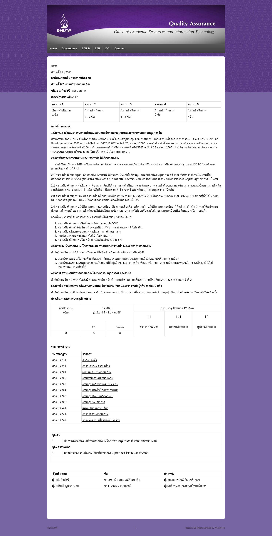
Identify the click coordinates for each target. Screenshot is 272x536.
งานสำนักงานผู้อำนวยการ (97, 378)
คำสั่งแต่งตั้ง (89, 360)
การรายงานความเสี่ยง (95, 414)
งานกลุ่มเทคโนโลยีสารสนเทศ (100, 390)
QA (55, 528)
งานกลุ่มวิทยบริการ (93, 402)
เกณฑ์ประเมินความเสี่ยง (96, 372)
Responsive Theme (194, 528)
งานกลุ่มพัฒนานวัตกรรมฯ (97, 396)
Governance (69, 48)
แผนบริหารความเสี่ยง (95, 408)
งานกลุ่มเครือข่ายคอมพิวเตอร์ (100, 384)
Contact (120, 48)
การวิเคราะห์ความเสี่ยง (96, 366)
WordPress (220, 528)
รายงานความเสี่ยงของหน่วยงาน (101, 420)
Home (53, 48)
